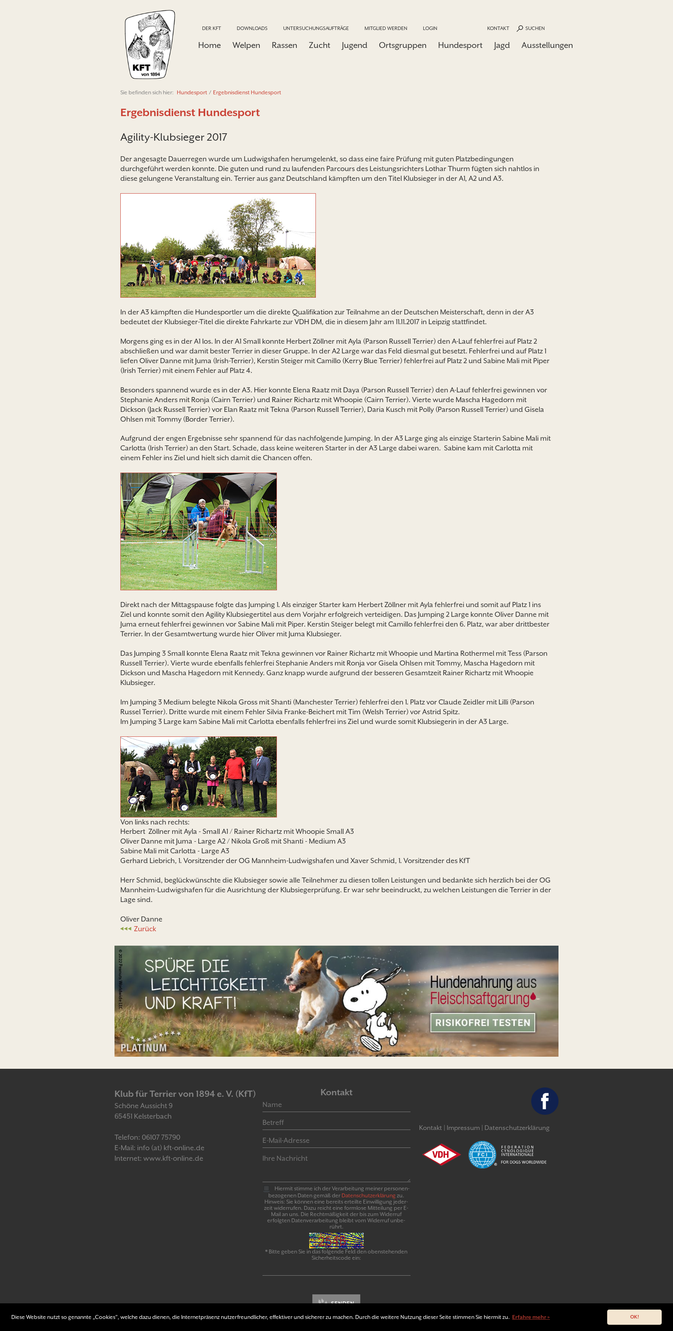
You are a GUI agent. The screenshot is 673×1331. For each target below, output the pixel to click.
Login (430, 28)
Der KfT (211, 28)
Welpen (246, 45)
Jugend (354, 45)
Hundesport (460, 45)
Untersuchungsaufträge (316, 28)
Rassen (284, 45)
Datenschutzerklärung (517, 1128)
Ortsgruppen (402, 45)
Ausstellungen (547, 45)
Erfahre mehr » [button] (531, 1317)
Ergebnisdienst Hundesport (247, 92)
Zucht (319, 45)
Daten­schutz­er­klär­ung (369, 1195)
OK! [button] (634, 1317)
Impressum (463, 1128)
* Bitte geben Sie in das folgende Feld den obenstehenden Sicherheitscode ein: (336, 1254)
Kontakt (498, 28)
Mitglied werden (386, 28)
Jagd (502, 45)
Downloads (252, 28)
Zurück (145, 929)
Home (209, 45)
